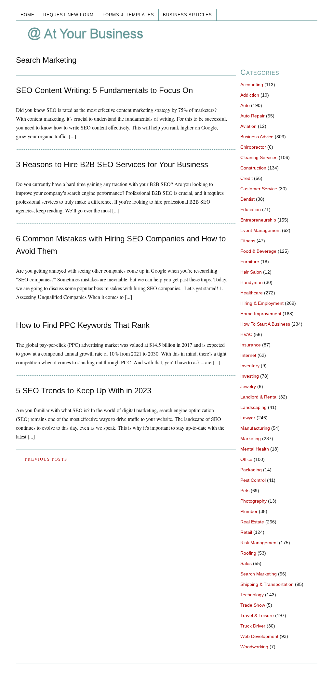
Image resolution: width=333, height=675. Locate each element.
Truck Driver (252, 625)
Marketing (250, 438)
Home (27, 14)
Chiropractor (253, 147)
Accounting (251, 84)
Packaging (251, 469)
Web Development (259, 636)
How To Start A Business (265, 324)
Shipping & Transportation (267, 584)
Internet (248, 355)
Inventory (250, 365)
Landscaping (253, 407)
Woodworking (254, 646)
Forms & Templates (128, 14)
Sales (246, 563)
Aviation (248, 126)
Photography (253, 501)
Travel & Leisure (257, 615)
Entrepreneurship (258, 220)
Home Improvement (260, 313)
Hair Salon (251, 272)
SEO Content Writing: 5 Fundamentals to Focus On (104, 90)
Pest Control (253, 480)
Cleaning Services (258, 157)
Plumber (249, 511)
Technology (252, 594)
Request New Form (68, 14)
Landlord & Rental (258, 396)
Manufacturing (255, 428)
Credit (246, 178)
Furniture (249, 261)
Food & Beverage (258, 251)
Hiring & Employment (262, 303)
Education (250, 209)
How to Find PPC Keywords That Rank (83, 325)
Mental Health (254, 449)
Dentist (247, 199)
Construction (253, 167)
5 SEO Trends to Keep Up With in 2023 (83, 390)
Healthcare (251, 292)
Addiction (249, 95)
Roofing (248, 553)
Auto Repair (252, 115)
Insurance (250, 344)
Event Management (260, 230)
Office (246, 459)
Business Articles (187, 14)
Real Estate (252, 521)
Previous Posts (46, 459)
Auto (245, 105)
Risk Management (259, 542)
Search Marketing (258, 573)
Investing (249, 376)
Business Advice (256, 136)
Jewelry (248, 386)
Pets (244, 490)
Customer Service (258, 188)
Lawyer (247, 417)
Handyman (251, 282)
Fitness (247, 240)
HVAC (246, 334)
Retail (246, 532)
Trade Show (252, 605)
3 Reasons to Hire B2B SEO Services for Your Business (112, 164)
